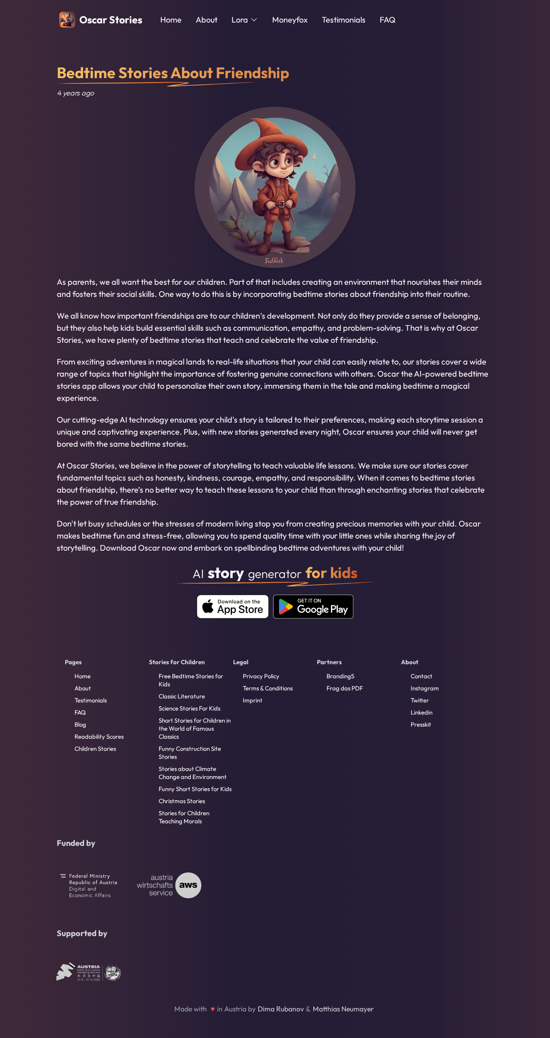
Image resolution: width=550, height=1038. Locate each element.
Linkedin (421, 712)
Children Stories (95, 748)
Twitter (420, 700)
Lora (240, 20)
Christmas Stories (182, 801)
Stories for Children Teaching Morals (184, 817)
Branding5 (340, 676)
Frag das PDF (345, 688)
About (206, 20)
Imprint (253, 700)
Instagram (425, 688)
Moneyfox (290, 20)
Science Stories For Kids (189, 708)
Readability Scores (99, 736)
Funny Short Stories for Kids (195, 789)
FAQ (387, 20)
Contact (421, 676)
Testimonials (344, 20)
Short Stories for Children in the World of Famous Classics (195, 728)
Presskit (421, 724)
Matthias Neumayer (343, 1008)
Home (171, 20)
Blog (80, 724)
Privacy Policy (261, 676)
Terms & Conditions (268, 688)
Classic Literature (182, 696)
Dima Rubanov (281, 1008)
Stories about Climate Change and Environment (193, 773)
